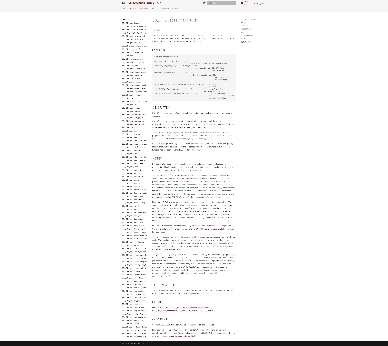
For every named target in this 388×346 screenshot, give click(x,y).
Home (124, 9)
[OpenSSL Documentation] (123, 3)
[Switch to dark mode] (204, 3)
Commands (143, 9)
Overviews (176, 9)
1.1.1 (159, 3)
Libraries (154, 9)
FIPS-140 (132, 9)
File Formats (164, 9)
